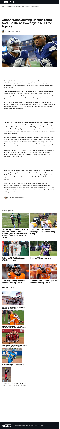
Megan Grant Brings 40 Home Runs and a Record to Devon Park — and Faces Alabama (14, 365)
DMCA (41, 425)
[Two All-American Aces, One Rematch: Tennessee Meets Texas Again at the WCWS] (13, 317)
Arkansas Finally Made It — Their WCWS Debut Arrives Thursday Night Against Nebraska (14, 346)
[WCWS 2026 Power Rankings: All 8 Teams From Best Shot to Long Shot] (13, 298)
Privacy (32, 425)
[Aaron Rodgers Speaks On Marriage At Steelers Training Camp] (43, 220)
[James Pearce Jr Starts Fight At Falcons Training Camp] (43, 271)
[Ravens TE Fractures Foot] (43, 248)
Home (3, 6)
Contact (37, 425)
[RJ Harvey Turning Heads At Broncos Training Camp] (15, 271)
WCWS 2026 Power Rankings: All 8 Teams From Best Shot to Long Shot (13, 308)
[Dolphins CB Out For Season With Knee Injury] (15, 248)
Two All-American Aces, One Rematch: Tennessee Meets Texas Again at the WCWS (14, 327)
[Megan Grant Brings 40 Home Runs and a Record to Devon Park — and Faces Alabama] (12, 355)
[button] (3, 2)
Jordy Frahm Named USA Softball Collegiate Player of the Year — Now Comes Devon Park (14, 384)
